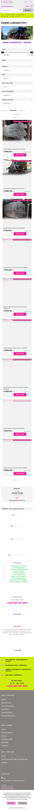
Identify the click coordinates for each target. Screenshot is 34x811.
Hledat (20, 10)
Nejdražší (21, 110)
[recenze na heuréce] (17, 519)
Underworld (4, 745)
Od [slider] (2, 52)
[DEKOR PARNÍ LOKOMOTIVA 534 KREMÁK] (17, 209)
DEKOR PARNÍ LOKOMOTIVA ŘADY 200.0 (13, 188)
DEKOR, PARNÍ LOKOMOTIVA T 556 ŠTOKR (14, 149)
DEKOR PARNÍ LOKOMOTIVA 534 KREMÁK (14, 228)
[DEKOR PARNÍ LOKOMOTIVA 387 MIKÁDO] (17, 400)
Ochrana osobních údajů (8, 715)
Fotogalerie (4, 762)
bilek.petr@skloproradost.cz (17, 500)
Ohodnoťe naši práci (6, 732)
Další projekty (5, 742)
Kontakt (3, 699)
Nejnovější (4, 110)
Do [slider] (32, 52)
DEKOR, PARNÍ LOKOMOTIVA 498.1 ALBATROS (15, 348)
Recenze (3, 729)
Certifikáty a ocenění (6, 739)
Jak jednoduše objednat (7, 706)
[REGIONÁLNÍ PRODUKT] (17, 530)
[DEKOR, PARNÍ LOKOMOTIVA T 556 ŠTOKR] (17, 131)
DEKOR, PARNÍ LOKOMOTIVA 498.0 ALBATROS (15, 468)
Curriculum (4, 736)
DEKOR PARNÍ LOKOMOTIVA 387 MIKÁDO (14, 428)
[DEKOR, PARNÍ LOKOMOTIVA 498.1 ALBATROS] (17, 321)
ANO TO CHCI (20, 154)
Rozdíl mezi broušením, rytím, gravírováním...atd (14, 759)
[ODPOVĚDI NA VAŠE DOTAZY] (17, 555)
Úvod (2, 14)
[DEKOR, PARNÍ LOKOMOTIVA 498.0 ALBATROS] (17, 440)
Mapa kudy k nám (6, 702)
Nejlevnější (13, 110)
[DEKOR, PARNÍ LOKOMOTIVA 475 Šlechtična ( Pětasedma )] (17, 280)
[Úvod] (7, 6)
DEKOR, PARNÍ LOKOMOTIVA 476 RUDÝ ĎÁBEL (15, 267)
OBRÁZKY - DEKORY (10, 14)
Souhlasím (22, 803)
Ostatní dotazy (5, 709)
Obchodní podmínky (6, 712)
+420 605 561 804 (7, 1)
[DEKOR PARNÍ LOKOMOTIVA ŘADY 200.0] (17, 167)
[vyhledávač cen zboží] (17, 650)
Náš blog (3, 756)
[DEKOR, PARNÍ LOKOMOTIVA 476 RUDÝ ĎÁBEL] (17, 240)
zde (24, 808)
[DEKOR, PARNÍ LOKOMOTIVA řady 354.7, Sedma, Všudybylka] (17, 360)
